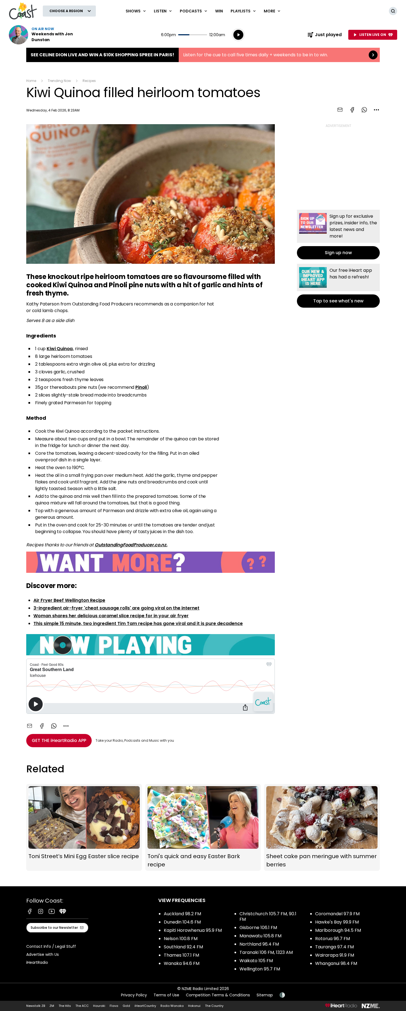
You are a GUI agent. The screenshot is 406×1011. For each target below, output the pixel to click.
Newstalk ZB (35, 1006)
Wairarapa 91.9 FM (334, 955)
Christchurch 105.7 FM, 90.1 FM (267, 916)
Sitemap (265, 995)
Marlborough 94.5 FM (338, 930)
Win (219, 11)
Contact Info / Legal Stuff (51, 946)
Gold (126, 1006)
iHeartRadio (37, 962)
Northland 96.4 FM (259, 944)
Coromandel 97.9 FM (337, 914)
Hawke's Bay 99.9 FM (337, 922)
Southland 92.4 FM (183, 947)
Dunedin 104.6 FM (182, 922)
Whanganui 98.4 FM (336, 963)
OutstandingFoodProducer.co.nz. (131, 545)
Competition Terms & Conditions (218, 995)
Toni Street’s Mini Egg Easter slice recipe (84, 827)
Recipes (89, 80)
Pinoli (141, 387)
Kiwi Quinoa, (60, 348)
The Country (214, 1006)
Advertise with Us (42, 954)
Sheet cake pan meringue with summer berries (322, 827)
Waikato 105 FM (256, 960)
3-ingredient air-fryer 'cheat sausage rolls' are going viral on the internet (116, 608)
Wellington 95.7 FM (259, 969)
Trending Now (59, 80)
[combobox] (376, 110)
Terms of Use (166, 995)
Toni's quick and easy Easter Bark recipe (203, 827)
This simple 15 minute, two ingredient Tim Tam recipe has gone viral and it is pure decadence (138, 623)
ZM (51, 1006)
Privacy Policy (134, 995)
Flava (114, 1006)
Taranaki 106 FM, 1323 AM (266, 952)
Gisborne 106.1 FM (258, 927)
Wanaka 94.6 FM (181, 963)
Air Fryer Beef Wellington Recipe (69, 600)
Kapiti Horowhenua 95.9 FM (193, 930)
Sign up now (338, 234)
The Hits (65, 1006)
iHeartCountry (145, 1006)
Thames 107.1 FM (181, 955)
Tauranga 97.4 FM (334, 947)
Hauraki (99, 1006)
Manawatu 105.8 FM (260, 936)
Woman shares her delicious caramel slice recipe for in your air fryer (111, 616)
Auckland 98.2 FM (182, 914)
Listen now (44, 34)
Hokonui (194, 1006)
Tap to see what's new (338, 286)
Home (31, 80)
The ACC (82, 1006)
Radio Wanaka (172, 1006)
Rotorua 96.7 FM (332, 938)
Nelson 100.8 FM (180, 938)
